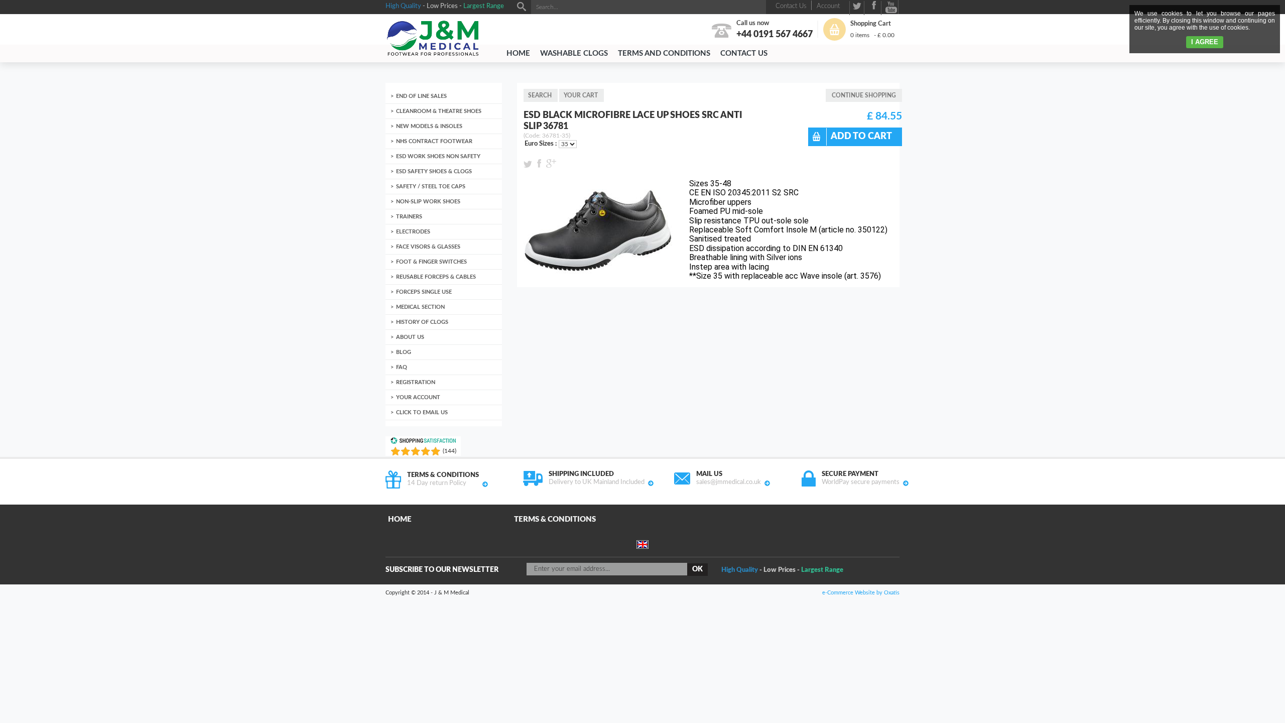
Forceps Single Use (424, 292)
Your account (418, 397)
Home (518, 53)
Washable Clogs (574, 53)
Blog (403, 352)
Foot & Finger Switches (431, 262)
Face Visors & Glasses (428, 247)
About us (410, 337)
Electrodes (413, 231)
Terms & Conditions (555, 519)
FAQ (401, 367)
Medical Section (420, 307)
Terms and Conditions (664, 53)
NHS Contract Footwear (434, 141)
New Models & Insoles (429, 126)
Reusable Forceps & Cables (436, 277)
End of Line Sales (421, 96)
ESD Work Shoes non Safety (438, 156)
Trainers (409, 216)
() (449, 451)
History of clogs (422, 322)
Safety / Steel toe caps (430, 186)
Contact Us (743, 53)
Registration (415, 382)
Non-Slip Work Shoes (428, 201)
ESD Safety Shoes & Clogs (434, 171)
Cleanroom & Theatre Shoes (438, 111)
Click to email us (422, 412)
